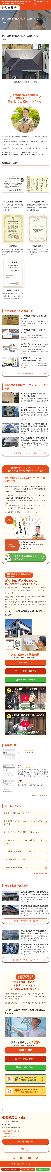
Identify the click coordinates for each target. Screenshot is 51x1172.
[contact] (47, 1)
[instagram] (35, 1)
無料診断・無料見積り (25, 1142)
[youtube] (41, 1)
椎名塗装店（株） (14, 1117)
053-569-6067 (12, 1169)
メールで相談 (29, 1169)
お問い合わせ (25, 1149)
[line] (38, 1)
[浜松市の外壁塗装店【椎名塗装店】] (9, 7)
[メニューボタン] (47, 7)
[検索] (35, 4)
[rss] (44, 1)
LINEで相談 (43, 1169)
